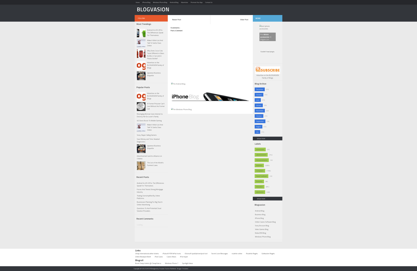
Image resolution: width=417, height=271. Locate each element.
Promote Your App (197, 2)
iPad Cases (159, 256)
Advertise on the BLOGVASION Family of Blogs (155, 65)
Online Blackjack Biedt (143, 256)
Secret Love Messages (219, 253)
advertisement (261, 155)
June (257, 100)
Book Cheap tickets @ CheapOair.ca (148, 263)
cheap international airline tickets (147, 253)
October (259, 94)
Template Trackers (164, 269)
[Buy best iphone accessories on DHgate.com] (267, 28)
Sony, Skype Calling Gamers (147, 135)
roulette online (237, 253)
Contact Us (208, 2)
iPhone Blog (146, 2)
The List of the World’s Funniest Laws (155, 164)
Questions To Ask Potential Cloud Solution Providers (149, 209)
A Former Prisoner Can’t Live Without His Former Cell (156, 106)
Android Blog (174, 2)
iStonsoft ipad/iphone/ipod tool (196, 253)
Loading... (140, 224)
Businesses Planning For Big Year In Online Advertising (149, 203)
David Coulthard (261, 176)
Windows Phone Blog (160, 2)
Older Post (244, 19)
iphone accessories (264, 35)
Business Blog (260, 214)
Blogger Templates (182, 269)
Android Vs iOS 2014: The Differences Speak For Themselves (155, 33)
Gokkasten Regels (268, 253)
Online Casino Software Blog (265, 222)
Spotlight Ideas (187, 263)
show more (261, 138)
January (258, 105)
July (257, 132)
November (259, 110)
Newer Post (176, 19)
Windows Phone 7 (171, 263)
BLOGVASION (153, 9)
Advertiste (184, 2)
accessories (260, 149)
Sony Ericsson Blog (262, 225)
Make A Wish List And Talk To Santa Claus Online (155, 43)
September (260, 121)
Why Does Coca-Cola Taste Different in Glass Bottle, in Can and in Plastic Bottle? (155, 54)
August (258, 126)
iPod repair (184, 256)
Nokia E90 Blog (260, 233)
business (259, 165)
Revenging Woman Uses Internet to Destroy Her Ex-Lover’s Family (150, 115)
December (259, 89)
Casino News (171, 256)
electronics (260, 192)
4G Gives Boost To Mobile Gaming (149, 120)
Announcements (261, 160)
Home (138, 2)
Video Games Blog (261, 229)
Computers (260, 171)
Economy (259, 181)
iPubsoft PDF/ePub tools (172, 253)
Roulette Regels (252, 253)
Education (259, 187)
